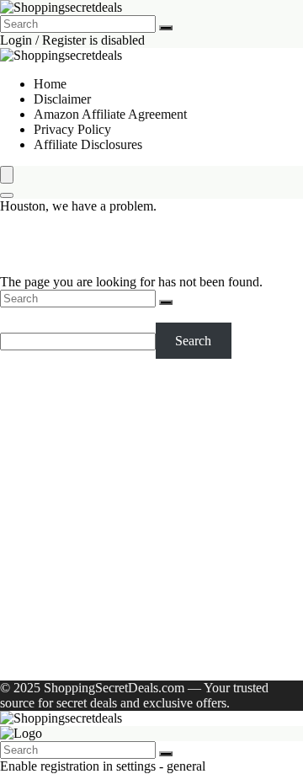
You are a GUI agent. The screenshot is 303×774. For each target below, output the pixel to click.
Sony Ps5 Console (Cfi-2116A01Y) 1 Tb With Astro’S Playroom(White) (157, 434)
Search (18, 314)
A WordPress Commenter (101, 659)
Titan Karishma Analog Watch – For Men (144, 487)
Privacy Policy (72, 129)
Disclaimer (62, 99)
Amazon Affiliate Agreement (110, 114)
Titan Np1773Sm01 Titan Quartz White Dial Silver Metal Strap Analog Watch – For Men (152, 570)
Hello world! (223, 659)
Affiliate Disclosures (88, 144)
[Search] (166, 27)
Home (50, 84)
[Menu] (6, 175)
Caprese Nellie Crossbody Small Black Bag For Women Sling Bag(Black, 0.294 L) (161, 464)
